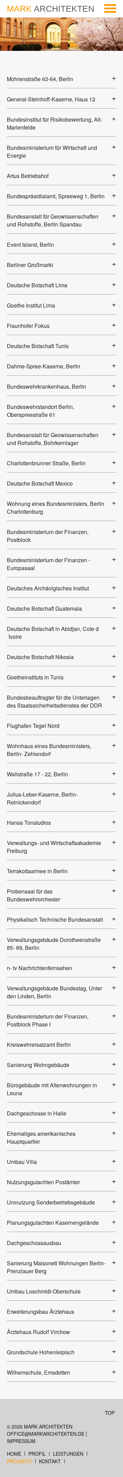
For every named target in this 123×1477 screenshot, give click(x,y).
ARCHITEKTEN (50, 8)
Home (14, 1453)
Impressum (21, 1440)
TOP (109, 1412)
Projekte (19, 1461)
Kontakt (50, 1461)
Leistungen (68, 1453)
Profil (37, 1453)
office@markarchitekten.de (45, 1433)
